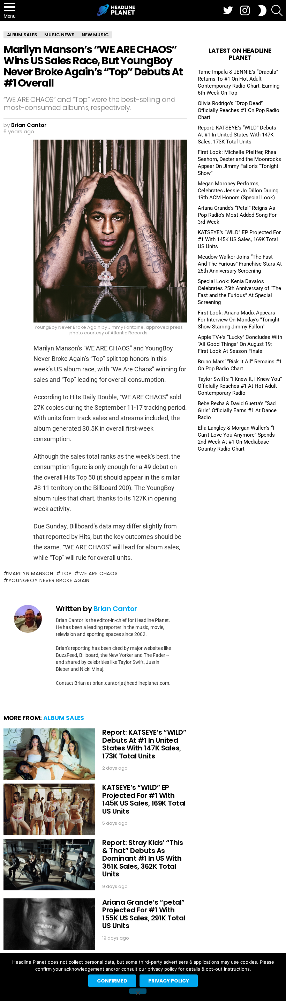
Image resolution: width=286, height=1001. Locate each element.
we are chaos (98, 573)
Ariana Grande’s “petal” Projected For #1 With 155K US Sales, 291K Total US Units (143, 914)
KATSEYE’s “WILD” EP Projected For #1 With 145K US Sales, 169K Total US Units (144, 799)
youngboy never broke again (49, 580)
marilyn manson (30, 573)
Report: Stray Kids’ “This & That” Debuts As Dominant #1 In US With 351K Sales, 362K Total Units (142, 858)
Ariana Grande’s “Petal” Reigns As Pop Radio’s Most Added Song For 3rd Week (237, 215)
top (66, 573)
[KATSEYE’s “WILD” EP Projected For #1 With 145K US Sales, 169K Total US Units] (49, 809)
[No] (137, 991)
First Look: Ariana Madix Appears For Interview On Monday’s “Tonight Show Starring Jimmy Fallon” (238, 320)
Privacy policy (168, 980)
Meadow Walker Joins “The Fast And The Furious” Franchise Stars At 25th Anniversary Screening (240, 264)
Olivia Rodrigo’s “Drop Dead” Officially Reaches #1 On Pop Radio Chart (238, 110)
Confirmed (112, 980)
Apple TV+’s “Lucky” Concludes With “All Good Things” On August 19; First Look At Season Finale (240, 344)
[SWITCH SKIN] (262, 10)
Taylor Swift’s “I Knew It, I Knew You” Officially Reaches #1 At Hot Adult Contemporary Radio (240, 386)
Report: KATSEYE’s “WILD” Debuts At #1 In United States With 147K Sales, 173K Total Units (144, 744)
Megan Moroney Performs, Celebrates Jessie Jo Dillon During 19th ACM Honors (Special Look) (238, 190)
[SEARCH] (277, 10)
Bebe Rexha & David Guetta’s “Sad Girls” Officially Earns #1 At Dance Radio (237, 410)
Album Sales (63, 718)
